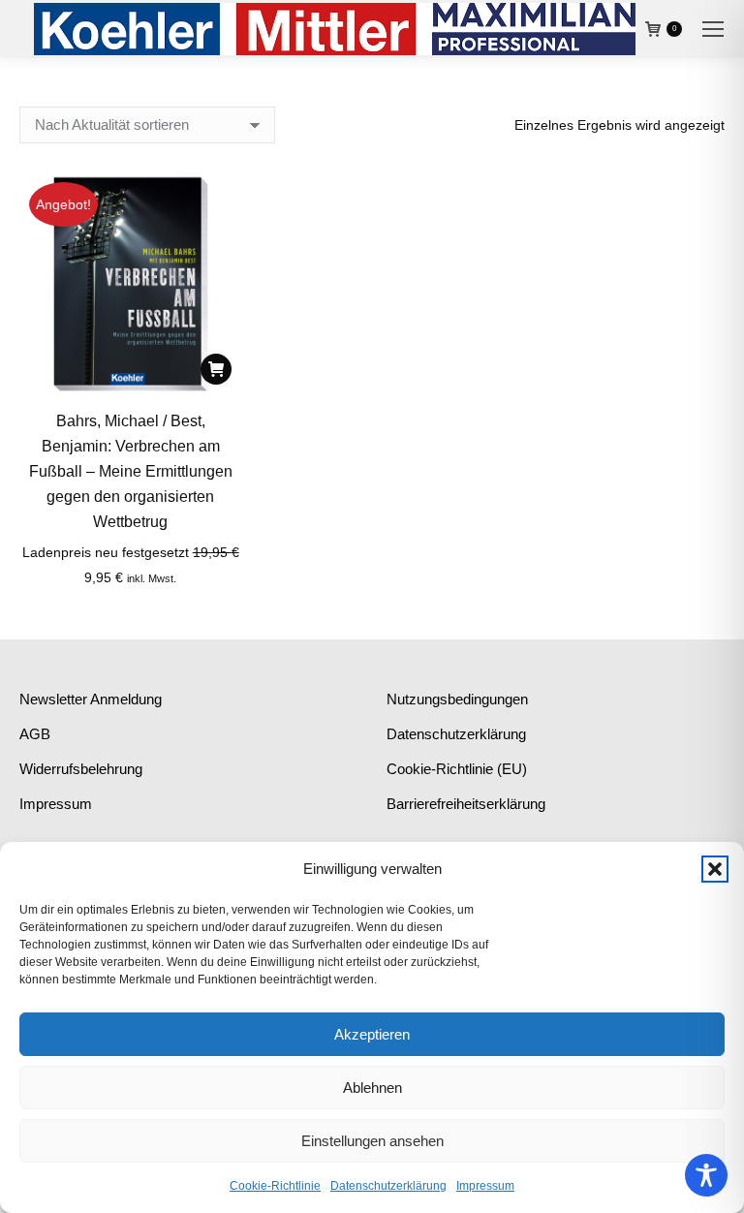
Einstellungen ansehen (372, 1141)
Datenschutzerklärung (388, 1186)
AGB (34, 734)
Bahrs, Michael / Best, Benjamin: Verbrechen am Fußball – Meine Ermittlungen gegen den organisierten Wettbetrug (130, 471)
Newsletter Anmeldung (90, 699)
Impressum (485, 1186)
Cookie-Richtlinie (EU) (457, 769)
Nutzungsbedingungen (457, 699)
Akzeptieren (372, 1034)
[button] (715, 869)
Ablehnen (372, 1087)
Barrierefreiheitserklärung (466, 803)
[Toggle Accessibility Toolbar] (706, 1175)
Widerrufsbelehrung (80, 769)
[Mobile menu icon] (713, 29)
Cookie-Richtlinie (275, 1186)
